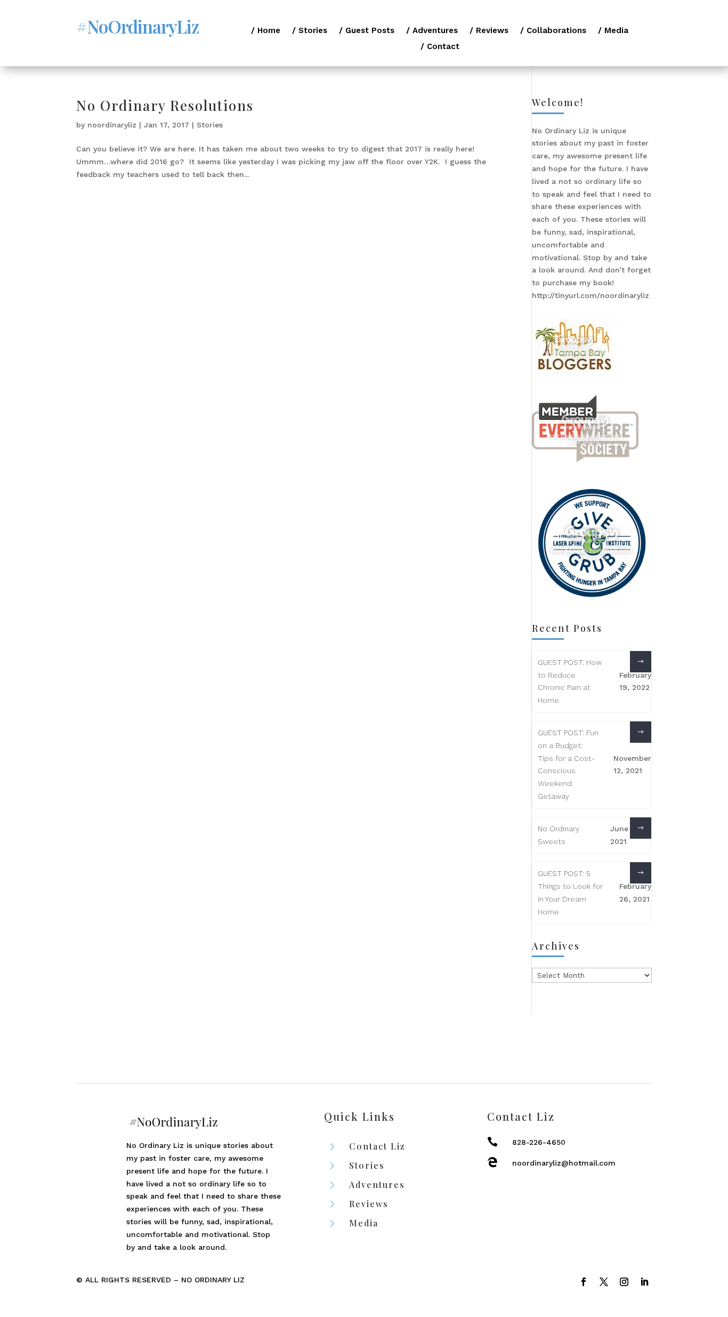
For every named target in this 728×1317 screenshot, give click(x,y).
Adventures (377, 1184)
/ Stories (309, 31)
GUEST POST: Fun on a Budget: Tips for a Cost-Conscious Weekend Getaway (568, 764)
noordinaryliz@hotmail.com (564, 1163)
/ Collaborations (553, 31)
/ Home (265, 31)
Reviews (369, 1203)
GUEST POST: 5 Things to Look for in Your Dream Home (570, 892)
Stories (210, 125)
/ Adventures (432, 31)
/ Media (613, 31)
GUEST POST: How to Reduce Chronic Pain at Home (570, 681)
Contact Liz (377, 1146)
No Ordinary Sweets (558, 835)
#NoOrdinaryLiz (137, 26)
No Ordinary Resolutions (165, 105)
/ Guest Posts (366, 31)
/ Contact (439, 47)
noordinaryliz (111, 125)
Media (363, 1222)
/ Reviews (489, 31)
